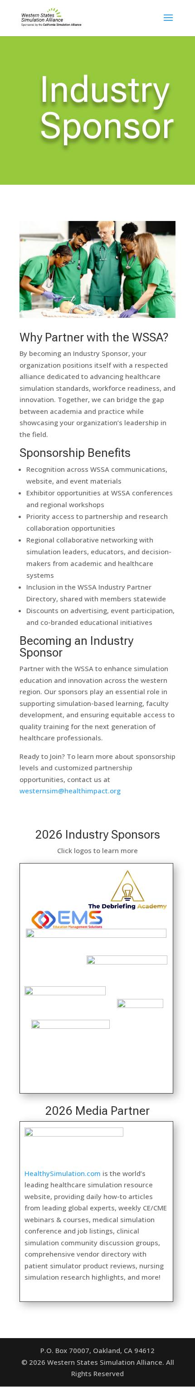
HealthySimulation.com (62, 1173)
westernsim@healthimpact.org (70, 790)
